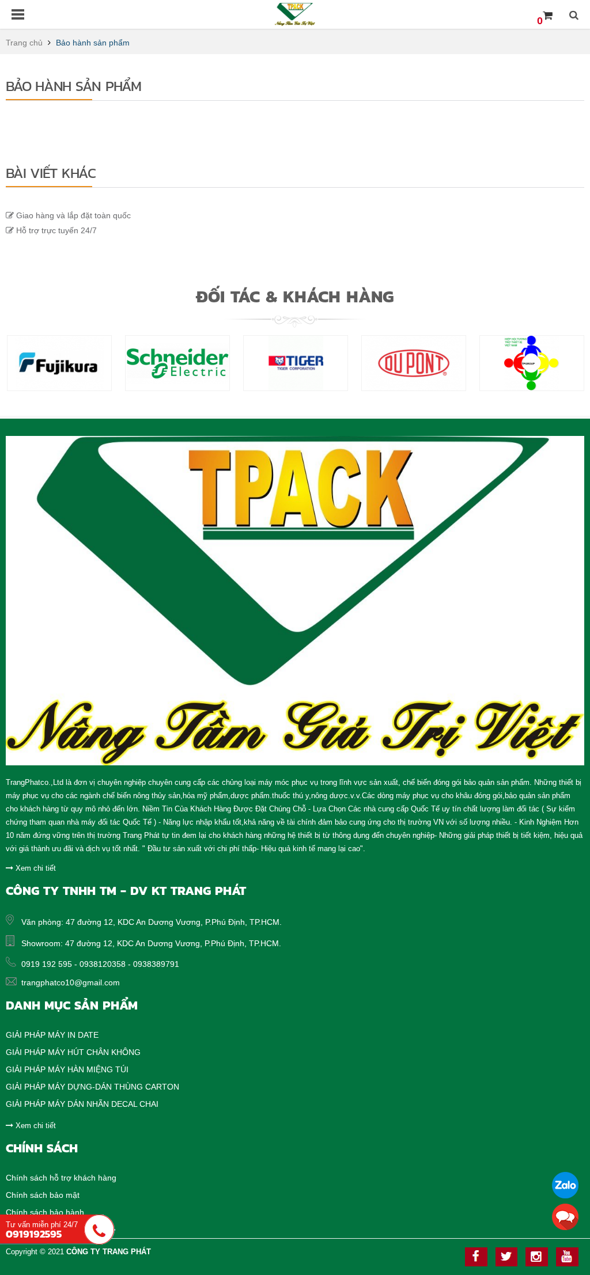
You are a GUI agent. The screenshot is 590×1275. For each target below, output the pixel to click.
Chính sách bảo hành (45, 1212)
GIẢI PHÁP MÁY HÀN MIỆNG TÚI (67, 1069)
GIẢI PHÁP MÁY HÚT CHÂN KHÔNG (73, 1052)
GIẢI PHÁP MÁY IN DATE (52, 1034)
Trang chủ (24, 42)
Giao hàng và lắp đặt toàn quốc (72, 215)
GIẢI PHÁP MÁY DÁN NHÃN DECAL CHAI (82, 1104)
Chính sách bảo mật (43, 1195)
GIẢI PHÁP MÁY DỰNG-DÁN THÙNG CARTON (92, 1086)
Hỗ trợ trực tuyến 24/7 (55, 230)
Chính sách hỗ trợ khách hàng (61, 1177)
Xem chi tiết (34, 868)
